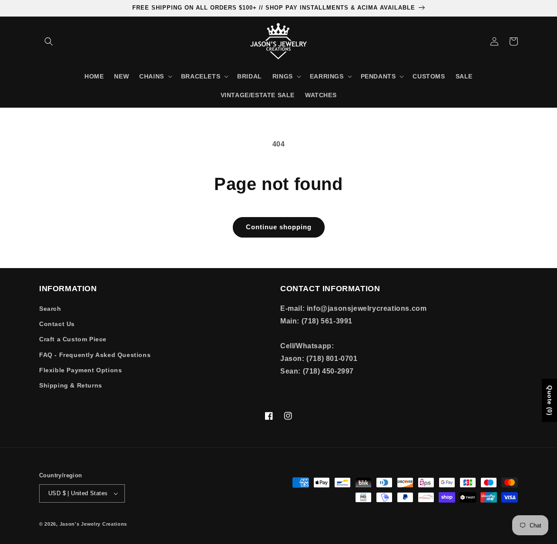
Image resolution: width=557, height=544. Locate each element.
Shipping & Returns (70, 385)
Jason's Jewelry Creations (94, 524)
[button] (48, 41)
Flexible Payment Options (80, 370)
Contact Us (57, 323)
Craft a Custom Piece (73, 339)
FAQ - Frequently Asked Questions (95, 354)
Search (50, 308)
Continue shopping (279, 227)
